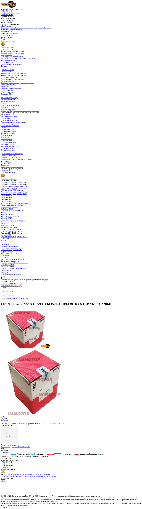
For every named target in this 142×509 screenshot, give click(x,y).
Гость (3, 39)
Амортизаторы (6, 201)
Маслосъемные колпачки (10, 116)
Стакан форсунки (7, 62)
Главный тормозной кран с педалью (13, 268)
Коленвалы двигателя (8, 99)
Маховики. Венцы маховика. (11, 88)
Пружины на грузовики (9, 207)
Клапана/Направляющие (9, 98)
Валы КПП (5, 244)
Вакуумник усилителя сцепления (13, 259)
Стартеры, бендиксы (8, 172)
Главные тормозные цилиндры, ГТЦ (14, 186)
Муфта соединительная (9, 227)
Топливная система (8, 150)
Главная (3, 287)
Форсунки (4, 161)
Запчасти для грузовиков (24, 474)
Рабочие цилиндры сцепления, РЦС (14, 194)
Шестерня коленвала (8, 109)
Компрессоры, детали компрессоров (13, 73)
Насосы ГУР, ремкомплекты (11, 229)
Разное (3, 240)
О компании (5, 476)
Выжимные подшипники (10, 261)
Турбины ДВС (6, 163)
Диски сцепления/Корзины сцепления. (14, 263)
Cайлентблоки (6, 199)
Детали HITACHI (7, 71)
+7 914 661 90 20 (7, 11)
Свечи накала (5, 170)
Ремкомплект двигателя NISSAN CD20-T (15, 447)
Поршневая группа (7, 90)
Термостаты (5, 137)
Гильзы (3, 96)
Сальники (4, 127)
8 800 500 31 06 (6, 31)
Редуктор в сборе (7, 252)
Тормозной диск (6, 270)
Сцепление (5, 255)
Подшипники (5, 238)
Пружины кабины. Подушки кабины (14, 237)
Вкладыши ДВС (6, 94)
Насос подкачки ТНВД (9, 155)
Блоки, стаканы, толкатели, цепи (12, 51)
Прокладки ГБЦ (6, 118)
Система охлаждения (8, 129)
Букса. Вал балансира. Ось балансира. (14, 203)
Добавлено (5, 420)
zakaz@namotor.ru (7, 26)
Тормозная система (7, 265)
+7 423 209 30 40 (7, 15)
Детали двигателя (7, 291)
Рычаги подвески (7, 209)
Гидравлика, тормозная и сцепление (14, 182)
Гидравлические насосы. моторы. (13, 68)
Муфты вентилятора (8, 133)
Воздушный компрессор (9, 77)
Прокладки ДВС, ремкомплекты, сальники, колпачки (20, 111)
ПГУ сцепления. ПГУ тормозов (12, 190)
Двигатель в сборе (7, 70)
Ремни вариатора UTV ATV (11, 253)
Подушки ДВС (6, 235)
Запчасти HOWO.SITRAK (10, 216)
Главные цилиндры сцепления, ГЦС (14, 188)
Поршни (4, 103)
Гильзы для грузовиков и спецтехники (14, 299)
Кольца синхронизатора (9, 246)
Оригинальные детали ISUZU (11, 250)
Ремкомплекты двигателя (10, 126)
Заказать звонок (6, 22)
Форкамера (5, 165)
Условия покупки (16, 476)
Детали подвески (7, 196)
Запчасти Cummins (7, 214)
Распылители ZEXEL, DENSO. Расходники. (16, 159)
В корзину (4, 418)
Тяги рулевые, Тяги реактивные (12, 210)
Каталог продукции (8, 474)
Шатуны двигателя (7, 107)
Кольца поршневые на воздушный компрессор (17, 83)
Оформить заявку (7, 281)
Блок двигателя (6, 55)
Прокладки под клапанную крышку (13, 122)
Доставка (25, 476)
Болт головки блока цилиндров (12, 57)
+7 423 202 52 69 (7, 35)
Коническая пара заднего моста (12, 248)
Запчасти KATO (6, 218)
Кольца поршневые (8, 101)
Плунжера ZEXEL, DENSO (10, 157)
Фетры (3, 212)
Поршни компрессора (8, 85)
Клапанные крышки (8, 60)
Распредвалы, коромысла (10, 105)
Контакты (31, 476)
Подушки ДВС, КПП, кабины (11, 231)
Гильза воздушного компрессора (12, 79)
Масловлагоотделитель (9, 142)
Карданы (4, 224)
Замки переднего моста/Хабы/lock (13, 205)
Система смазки (6, 139)
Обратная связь (6, 467)
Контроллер (5, 86)
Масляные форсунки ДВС (10, 146)
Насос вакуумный (7, 148)
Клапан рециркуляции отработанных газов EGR (18, 58)
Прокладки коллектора (9, 120)
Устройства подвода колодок (11, 274)
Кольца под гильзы (7, 114)
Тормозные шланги (8, 272)
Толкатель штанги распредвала (12, 64)
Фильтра (4, 66)
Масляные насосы (7, 144)
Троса (3, 276)
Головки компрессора (8, 81)
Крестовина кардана (8, 225)
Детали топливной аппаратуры (12, 154)
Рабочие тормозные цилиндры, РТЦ (14, 192)
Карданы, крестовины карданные (13, 220)
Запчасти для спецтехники (42, 474)
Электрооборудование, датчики (12, 167)
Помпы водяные (6, 135)
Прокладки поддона (8, 124)
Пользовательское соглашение (46, 476)
